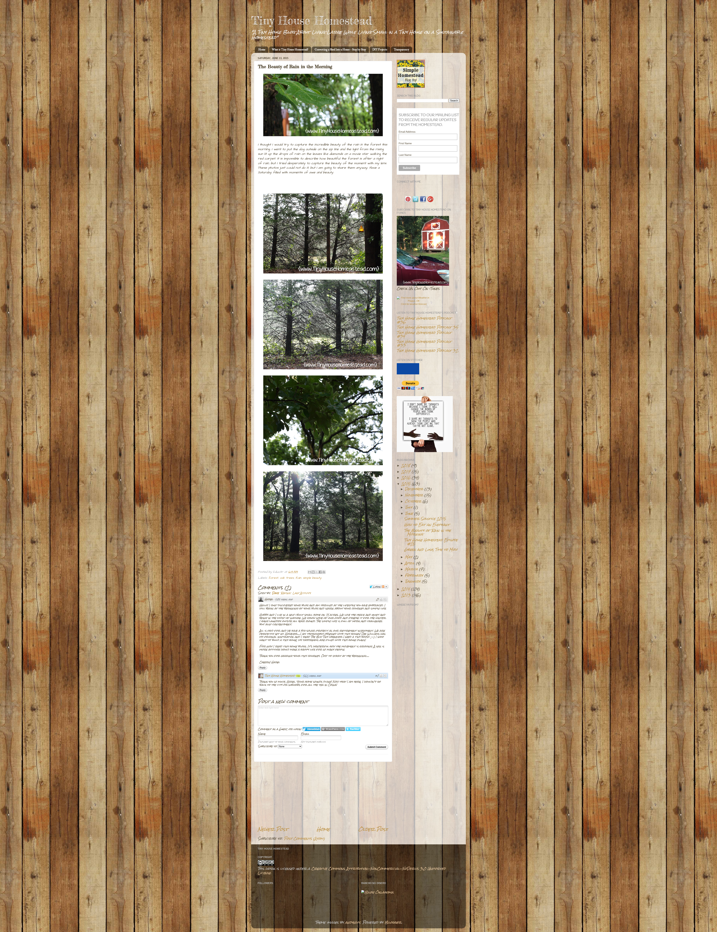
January (412, 581)
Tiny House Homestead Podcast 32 (427, 350)
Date (275, 593)
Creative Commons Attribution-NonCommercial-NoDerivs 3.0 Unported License (352, 870)
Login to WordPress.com (333, 729)
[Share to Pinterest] (324, 572)
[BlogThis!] (313, 572)
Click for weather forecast (413, 304)
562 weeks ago (312, 675)
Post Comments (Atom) (304, 838)
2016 (405, 477)
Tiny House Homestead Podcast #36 (424, 320)
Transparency (401, 49)
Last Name (405, 154)
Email (305, 734)
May (408, 556)
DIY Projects (380, 49)
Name (262, 734)
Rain (298, 578)
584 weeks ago (284, 599)
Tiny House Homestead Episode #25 (431, 541)
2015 (405, 483)
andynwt (352, 922)
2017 (405, 471)
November (414, 495)
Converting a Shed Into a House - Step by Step (340, 49)
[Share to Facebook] (320, 572)
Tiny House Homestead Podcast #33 (424, 343)
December (414, 488)
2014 (405, 588)
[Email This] (309, 572)
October (413, 501)
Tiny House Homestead (311, 20)
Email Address (407, 131)
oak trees (287, 578)
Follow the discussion (384, 586)
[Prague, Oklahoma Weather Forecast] (413, 301)
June (409, 513)
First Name (405, 143)
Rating (286, 593)
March (411, 569)
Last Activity (302, 593)
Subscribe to (268, 746)
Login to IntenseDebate (311, 729)
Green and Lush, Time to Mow (430, 549)
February (414, 575)
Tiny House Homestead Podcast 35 (427, 327)
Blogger (393, 922)
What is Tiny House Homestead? (290, 49)
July (408, 507)
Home (261, 49)
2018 (405, 465)
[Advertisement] (323, 794)
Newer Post (273, 829)
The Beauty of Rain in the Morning (427, 532)
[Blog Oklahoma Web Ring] (377, 892)
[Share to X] (317, 572)
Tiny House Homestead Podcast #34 (424, 334)
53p (298, 676)
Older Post (373, 829)
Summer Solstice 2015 (425, 518)
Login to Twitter (353, 729)
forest (273, 578)
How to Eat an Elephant (427, 524)
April (410, 563)
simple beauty (312, 578)
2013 (406, 595)
